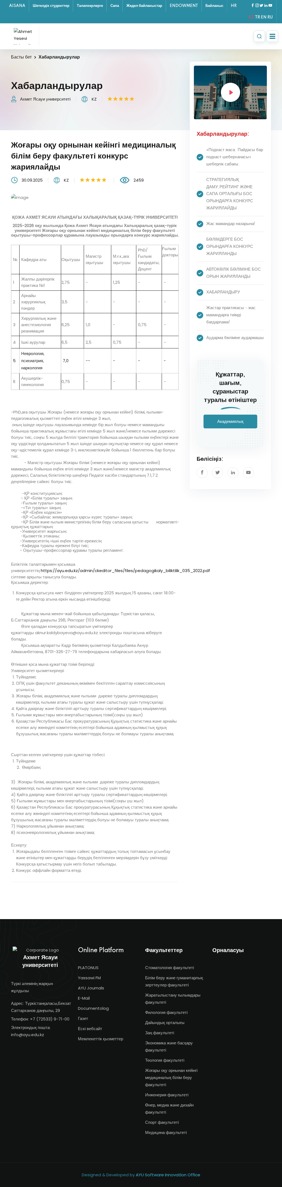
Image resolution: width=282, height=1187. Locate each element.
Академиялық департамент (229, 423)
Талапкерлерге (90, 6)
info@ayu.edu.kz (27, 1035)
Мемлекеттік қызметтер (100, 1039)
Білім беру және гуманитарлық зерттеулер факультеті (174, 981)
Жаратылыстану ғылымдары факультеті (172, 998)
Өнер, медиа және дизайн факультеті (169, 1108)
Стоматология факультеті (169, 967)
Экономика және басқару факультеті (169, 1046)
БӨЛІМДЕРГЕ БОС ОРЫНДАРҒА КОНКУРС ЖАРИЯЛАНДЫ (229, 246)
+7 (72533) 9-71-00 (49, 1019)
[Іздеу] (259, 36)
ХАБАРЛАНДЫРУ (223, 292)
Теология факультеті (164, 1060)
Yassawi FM (89, 978)
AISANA (17, 6)
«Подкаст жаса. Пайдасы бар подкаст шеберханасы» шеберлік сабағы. (234, 157)
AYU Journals (91, 988)
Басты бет (21, 57)
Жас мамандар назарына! (230, 223)
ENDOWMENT (184, 6)
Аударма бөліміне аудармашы (235, 337)
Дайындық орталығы (165, 1022)
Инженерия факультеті (166, 1095)
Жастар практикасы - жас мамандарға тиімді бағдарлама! (231, 315)
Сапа (114, 6)
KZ (251, 17)
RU (270, 17)
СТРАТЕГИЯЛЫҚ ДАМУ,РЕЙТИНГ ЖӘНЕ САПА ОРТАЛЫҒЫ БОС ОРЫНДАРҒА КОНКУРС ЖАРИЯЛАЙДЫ (229, 194)
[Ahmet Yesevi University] (25, 36)
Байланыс (214, 6)
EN (264, 17)
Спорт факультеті (162, 1122)
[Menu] (272, 36)
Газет (83, 1018)
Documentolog (93, 1008)
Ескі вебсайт (90, 1028)
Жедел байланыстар (144, 6)
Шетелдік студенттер (51, 6)
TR (257, 17)
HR (234, 6)
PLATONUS (88, 967)
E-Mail (84, 998)
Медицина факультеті (166, 1132)
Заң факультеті (159, 1033)
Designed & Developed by (141, 1175)
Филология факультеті (166, 1012)
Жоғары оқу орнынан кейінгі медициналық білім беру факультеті (171, 1077)
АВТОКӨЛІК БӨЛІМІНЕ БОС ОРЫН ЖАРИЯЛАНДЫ (233, 273)
